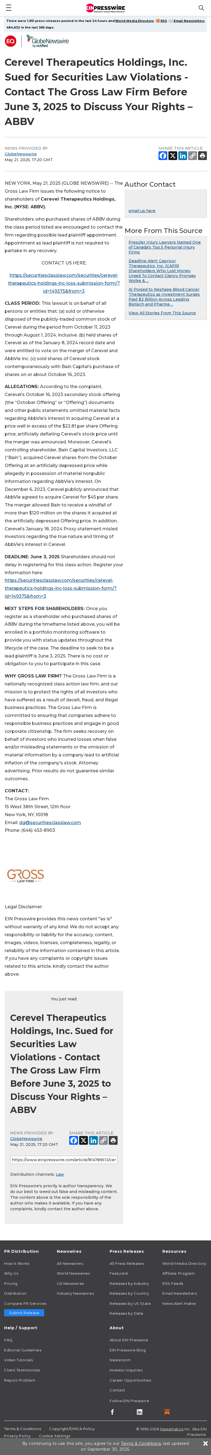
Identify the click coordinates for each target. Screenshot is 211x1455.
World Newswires (73, 1273)
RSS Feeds (172, 1283)
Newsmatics (172, 1429)
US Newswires (70, 1283)
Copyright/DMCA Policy (72, 1428)
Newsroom (120, 1360)
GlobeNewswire (21, 154)
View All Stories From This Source (162, 313)
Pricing (11, 1283)
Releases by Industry (129, 1283)
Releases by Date (126, 1313)
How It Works (16, 1263)
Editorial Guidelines (22, 1350)
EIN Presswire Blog (128, 1350)
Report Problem (19, 1380)
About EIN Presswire (129, 1340)
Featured (118, 1273)
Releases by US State (130, 1303)
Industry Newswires (75, 1293)
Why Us (11, 1273)
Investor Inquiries (126, 1370)
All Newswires (70, 1263)
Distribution (15, 1293)
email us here (142, 210)
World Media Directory (134, 21)
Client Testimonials (22, 1370)
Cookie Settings (54, 1436)
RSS (163, 21)
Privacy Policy (17, 1436)
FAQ (8, 1340)
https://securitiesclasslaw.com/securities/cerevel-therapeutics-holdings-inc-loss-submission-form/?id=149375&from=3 (64, 283)
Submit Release (24, 1313)
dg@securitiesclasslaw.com (50, 822)
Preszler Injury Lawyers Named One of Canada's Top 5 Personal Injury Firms (165, 247)
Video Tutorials (18, 1360)
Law (60, 1174)
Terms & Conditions (22, 1428)
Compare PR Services (25, 1303)
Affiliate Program (178, 1273)
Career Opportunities (130, 1380)
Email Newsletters (189, 21)
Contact (117, 1390)
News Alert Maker (179, 1303)
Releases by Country (129, 1293)
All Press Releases (127, 1263)
